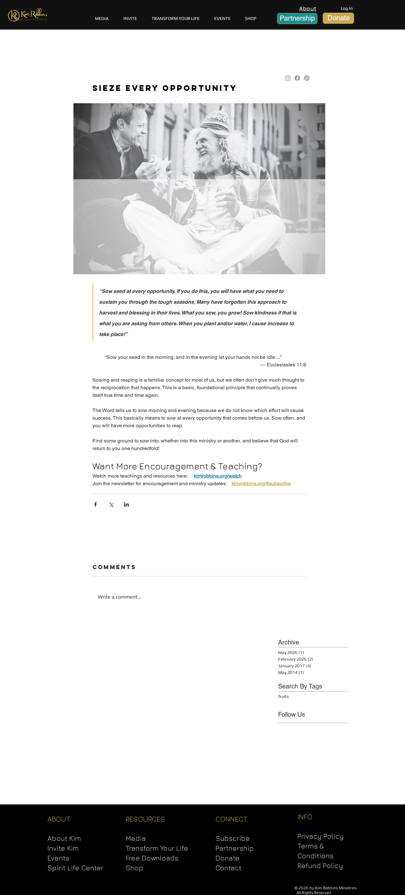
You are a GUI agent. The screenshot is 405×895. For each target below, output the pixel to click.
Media (136, 838)
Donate (227, 858)
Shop (134, 868)
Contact (228, 868)
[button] (175, 18)
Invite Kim (63, 848)
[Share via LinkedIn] (126, 504)
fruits (283, 696)
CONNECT (231, 819)
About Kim (64, 838)
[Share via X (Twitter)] (111, 504)
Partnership (234, 848)
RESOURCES (145, 819)
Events (58, 858)
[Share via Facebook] (95, 504)
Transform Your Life (157, 848)
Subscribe (232, 838)
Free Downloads (152, 858)
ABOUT (58, 819)
